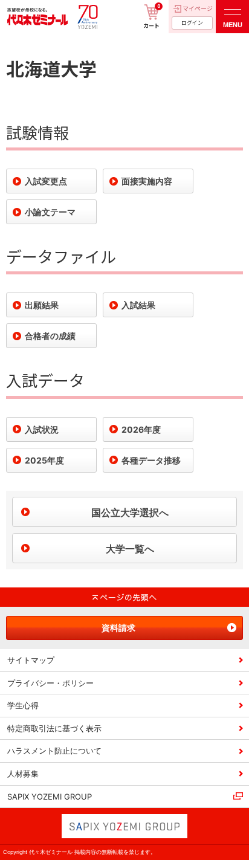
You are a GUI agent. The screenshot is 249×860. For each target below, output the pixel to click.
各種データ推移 (151, 460)
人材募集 (23, 773)
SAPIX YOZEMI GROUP (49, 796)
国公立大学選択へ (130, 512)
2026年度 (141, 429)
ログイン (192, 23)
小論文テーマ (50, 212)
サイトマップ (30, 660)
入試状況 (42, 429)
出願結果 (42, 305)
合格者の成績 (50, 336)
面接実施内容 (146, 181)
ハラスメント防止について (54, 750)
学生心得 (23, 705)
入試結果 (138, 305)
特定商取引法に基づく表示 (54, 728)
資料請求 (118, 627)
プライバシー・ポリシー (50, 683)
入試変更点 (46, 181)
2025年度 (44, 460)
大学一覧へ (130, 549)
